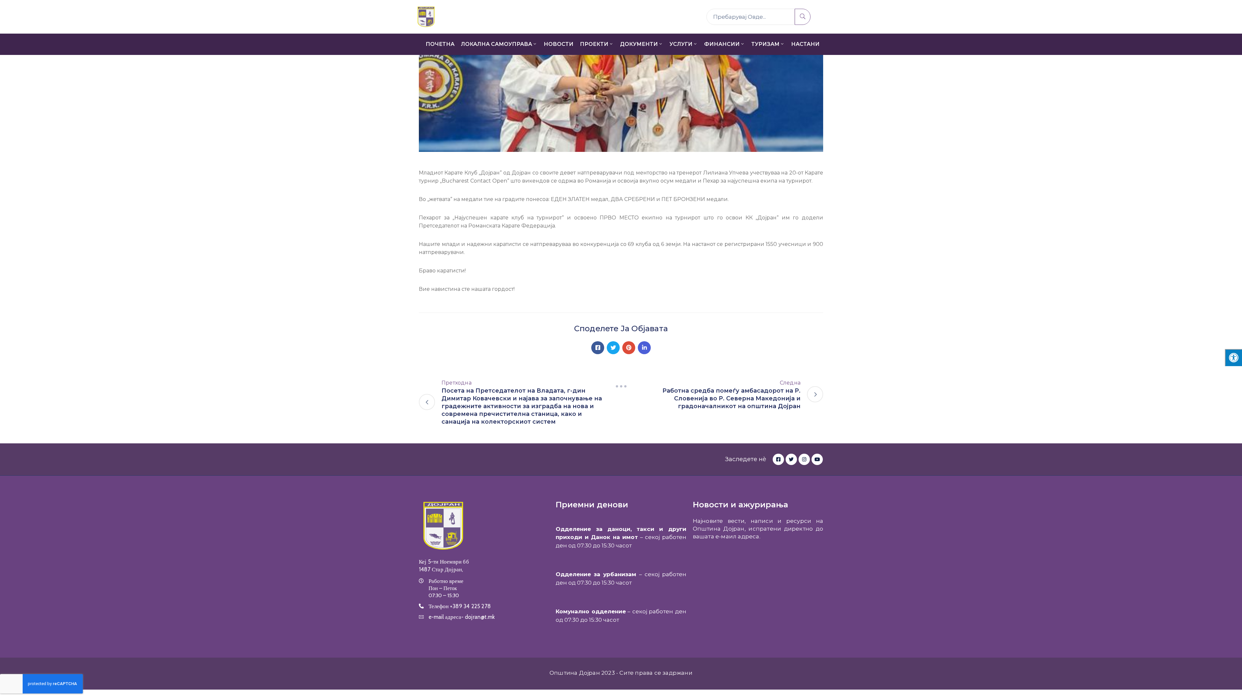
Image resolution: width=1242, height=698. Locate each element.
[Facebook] (597, 347)
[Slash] (621, 386)
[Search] (803, 17)
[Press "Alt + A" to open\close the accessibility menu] (1233, 357)
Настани (805, 44)
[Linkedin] (644, 347)
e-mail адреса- (462, 617)
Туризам (765, 44)
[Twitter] (613, 347)
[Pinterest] (628, 347)
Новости (558, 44)
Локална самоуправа (496, 44)
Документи (639, 44)
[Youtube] (817, 459)
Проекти (594, 44)
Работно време (446, 581)
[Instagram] (804, 459)
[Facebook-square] (778, 459)
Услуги (681, 44)
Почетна (440, 44)
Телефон (460, 606)
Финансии (722, 44)
